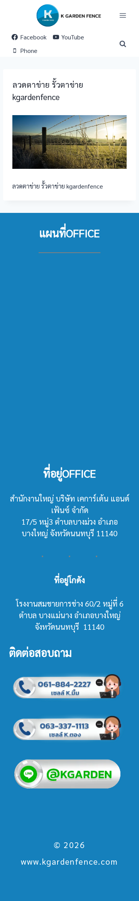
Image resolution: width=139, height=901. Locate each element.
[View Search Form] (123, 44)
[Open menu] (122, 15)
